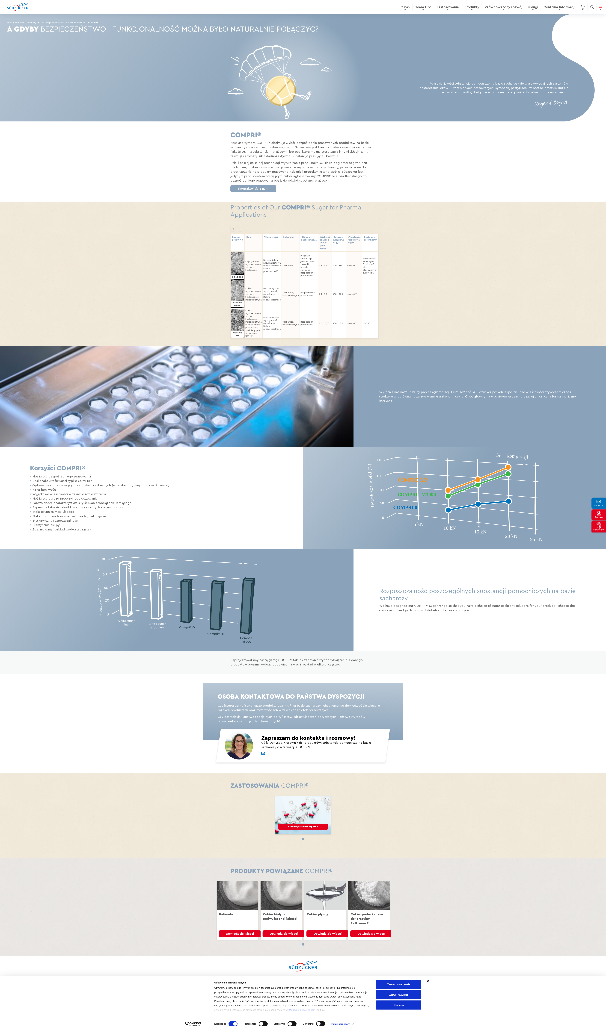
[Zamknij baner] (428, 981)
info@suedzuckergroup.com (279, 558)
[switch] (263, 1023)
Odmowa (399, 1005)
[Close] (353, 430)
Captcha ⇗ (297, 588)
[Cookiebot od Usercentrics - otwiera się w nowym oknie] (193, 1023)
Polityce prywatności (301, 1010)
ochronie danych (294, 566)
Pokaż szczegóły (340, 1023)
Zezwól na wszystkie (398, 984)
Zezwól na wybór (398, 994)
